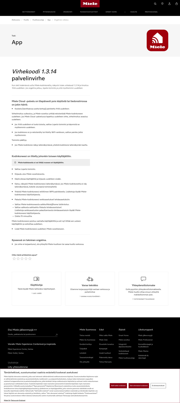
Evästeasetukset (158, 385)
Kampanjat (103, 349)
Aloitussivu (16, 20)
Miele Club (103, 340)
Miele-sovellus (124, 340)
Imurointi (67, 12)
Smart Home (111, 12)
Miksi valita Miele (105, 335)
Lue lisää (37, 293)
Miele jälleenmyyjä (145, 335)
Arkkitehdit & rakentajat (143, 357)
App (49, 20)
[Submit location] (56, 335)
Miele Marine (143, 351)
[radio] (14, 258)
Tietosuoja (14, 400)
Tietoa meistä (85, 335)
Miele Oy (7, 400)
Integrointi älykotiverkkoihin (125, 345)
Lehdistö (83, 353)
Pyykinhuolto (49, 12)
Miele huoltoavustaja (127, 358)
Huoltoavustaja (38, 20)
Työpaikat (83, 349)
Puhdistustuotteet (89, 12)
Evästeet (22, 400)
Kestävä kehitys (86, 344)
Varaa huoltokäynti (90, 296)
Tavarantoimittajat (86, 357)
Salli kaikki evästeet (118, 385)
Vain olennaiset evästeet (139, 385)
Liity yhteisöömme (18, 367)
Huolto (133, 12)
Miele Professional (145, 340)
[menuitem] (30, 11)
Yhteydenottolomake (144, 299)
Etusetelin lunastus (106, 344)
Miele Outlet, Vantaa (16, 353)
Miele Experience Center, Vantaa (20, 349)
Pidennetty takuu (105, 357)
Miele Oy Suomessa (87, 340)
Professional (151, 12)
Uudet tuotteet (105, 353)
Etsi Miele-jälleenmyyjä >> (22, 330)
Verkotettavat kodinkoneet (124, 352)
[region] (90, 386)
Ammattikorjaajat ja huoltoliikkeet (145, 345)
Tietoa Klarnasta (105, 362)
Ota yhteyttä (84, 362)
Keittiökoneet (28, 12)
